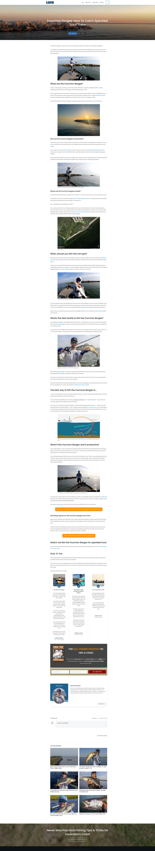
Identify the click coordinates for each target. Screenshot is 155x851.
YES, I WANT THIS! (97, 671)
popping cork (64, 371)
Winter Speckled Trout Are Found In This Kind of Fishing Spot (93, 782)
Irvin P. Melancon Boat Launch (82, 198)
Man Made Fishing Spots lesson (96, 150)
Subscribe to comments (103, 735)
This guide (67, 269)
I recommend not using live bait (81, 211)
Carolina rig (77, 384)
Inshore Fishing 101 (67, 150)
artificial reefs (99, 95)
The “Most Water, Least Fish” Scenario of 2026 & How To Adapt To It (93, 759)
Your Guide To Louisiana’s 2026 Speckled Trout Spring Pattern (64, 782)
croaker (52, 146)
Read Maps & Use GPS (72, 29)
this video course (91, 407)
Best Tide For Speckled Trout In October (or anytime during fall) (64, 806)
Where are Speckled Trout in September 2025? (93, 806)
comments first (103, 718)
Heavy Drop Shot (85, 384)
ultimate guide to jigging (59, 324)
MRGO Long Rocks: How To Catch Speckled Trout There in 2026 (64, 759)
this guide (85, 307)
